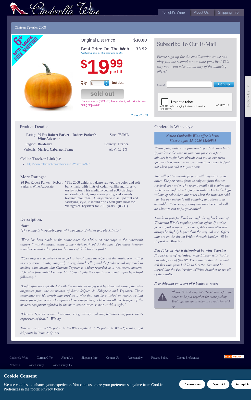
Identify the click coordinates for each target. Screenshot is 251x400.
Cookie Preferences (188, 357)
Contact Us (112, 357)
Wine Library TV (62, 365)
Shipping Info (89, 357)
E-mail (161, 85)
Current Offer (45, 357)
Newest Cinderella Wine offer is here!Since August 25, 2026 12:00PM (192, 138)
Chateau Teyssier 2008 (30, 27)
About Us (67, 357)
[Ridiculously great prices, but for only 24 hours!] (55, 9)
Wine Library (36, 365)
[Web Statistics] (234, 357)
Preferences (192, 384)
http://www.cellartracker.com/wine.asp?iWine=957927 (58, 164)
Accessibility (135, 357)
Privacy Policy (159, 357)
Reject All (218, 384)
